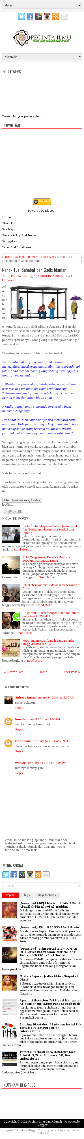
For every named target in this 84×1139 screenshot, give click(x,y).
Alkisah (20, 256)
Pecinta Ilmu (20, 1130)
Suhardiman (25, 697)
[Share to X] (15, 512)
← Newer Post (13, 672)
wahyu (20, 763)
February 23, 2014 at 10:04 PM (46, 763)
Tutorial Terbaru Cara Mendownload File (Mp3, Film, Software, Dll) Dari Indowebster (47, 1055)
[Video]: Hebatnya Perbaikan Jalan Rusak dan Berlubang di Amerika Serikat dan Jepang (50, 529)
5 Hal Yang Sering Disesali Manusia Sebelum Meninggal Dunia (46, 559)
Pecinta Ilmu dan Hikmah (45, 1121)
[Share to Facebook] (19, 512)
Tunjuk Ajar (46, 256)
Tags (27, 895)
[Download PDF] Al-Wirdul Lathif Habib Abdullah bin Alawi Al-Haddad (50, 905)
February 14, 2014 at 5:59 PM (51, 741)
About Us (8, 223)
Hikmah (32, 256)
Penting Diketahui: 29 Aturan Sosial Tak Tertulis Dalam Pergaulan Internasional (50, 1028)
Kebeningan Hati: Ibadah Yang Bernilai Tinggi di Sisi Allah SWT (48, 642)
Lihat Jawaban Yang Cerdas (22, 500)
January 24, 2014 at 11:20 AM (55, 697)
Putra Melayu (57, 1130)
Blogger (50, 210)
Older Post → (71, 672)
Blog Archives (47, 895)
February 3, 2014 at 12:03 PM (41, 719)
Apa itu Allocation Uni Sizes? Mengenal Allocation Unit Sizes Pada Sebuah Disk (50, 1002)
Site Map (8, 229)
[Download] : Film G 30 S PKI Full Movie (49, 927)
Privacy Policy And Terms (19, 235)
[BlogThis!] (11, 512)
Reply (19, 707)
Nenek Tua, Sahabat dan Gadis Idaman (34, 270)
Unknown (22, 741)
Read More (21, 549)
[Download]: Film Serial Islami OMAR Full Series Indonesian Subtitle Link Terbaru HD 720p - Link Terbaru (48, 952)
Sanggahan (9, 241)
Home (6, 217)
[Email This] (6, 512)
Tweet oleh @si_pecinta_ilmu (21, 116)
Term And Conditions (16, 247)
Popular (11, 895)
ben (18, 719)
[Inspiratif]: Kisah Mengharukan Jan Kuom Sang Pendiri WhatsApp (50, 614)
